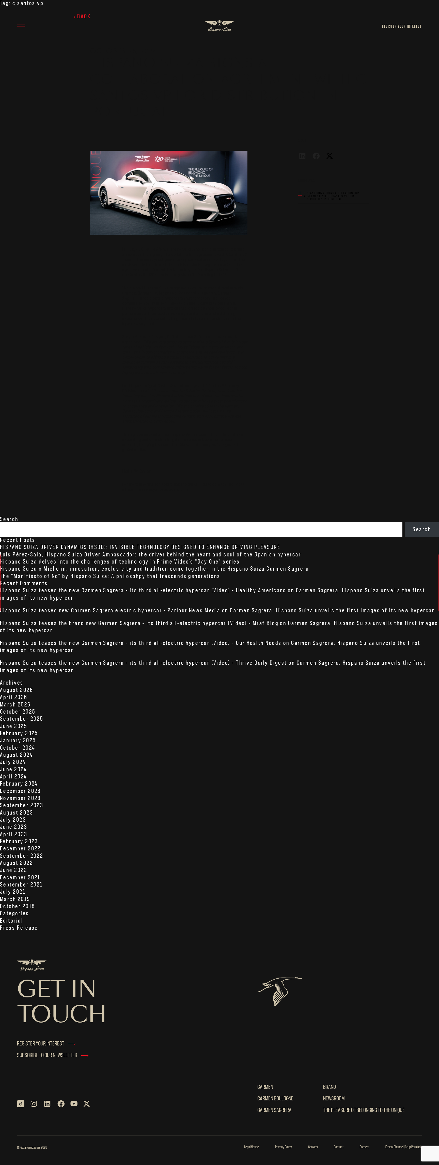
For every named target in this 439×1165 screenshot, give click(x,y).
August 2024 (16, 755)
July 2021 (12, 892)
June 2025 (13, 726)
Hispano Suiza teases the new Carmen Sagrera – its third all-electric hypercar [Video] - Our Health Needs (140, 643)
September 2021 (21, 885)
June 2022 (13, 870)
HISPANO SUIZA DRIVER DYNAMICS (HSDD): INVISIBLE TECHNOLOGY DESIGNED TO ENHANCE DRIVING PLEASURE (140, 547)
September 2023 (21, 805)
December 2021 (20, 877)
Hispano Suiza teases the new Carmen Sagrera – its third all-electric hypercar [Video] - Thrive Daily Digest (143, 663)
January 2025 (18, 740)
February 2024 (19, 784)
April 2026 (14, 697)
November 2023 (20, 798)
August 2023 (16, 813)
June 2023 (13, 827)
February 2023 (19, 841)
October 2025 (17, 712)
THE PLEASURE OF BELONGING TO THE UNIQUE (364, 1110)
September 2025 (21, 719)
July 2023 (13, 820)
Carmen (265, 1087)
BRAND (329, 1087)
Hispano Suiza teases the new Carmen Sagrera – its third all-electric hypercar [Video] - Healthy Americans (143, 590)
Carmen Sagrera (274, 1110)
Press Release (19, 928)
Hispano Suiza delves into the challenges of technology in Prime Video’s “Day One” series (120, 562)
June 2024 (13, 769)
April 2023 (14, 834)
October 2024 (17, 748)
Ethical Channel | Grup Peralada (403, 1147)
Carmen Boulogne (275, 1098)
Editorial (11, 921)
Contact (338, 1147)
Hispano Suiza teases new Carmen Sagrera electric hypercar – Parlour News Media (110, 610)
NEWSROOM (334, 1098)
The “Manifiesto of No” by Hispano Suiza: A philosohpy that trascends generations (110, 576)
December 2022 (20, 848)
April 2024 (13, 776)
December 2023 (20, 791)
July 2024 (13, 762)
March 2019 (15, 899)
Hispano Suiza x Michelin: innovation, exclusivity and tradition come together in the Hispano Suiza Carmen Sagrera (154, 569)
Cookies (313, 1147)
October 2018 (17, 906)
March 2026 (15, 704)
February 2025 (19, 733)
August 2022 (16, 863)
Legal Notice (251, 1147)
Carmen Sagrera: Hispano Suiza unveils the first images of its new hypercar (332, 610)
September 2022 (21, 856)
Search (9, 519)
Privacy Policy (283, 1147)
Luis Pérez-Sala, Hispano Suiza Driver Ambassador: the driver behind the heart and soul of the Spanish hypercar (150, 554)
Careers (364, 1147)
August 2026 (16, 690)
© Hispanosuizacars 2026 (32, 1147)
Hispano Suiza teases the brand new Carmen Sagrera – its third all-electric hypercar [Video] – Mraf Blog (139, 623)
